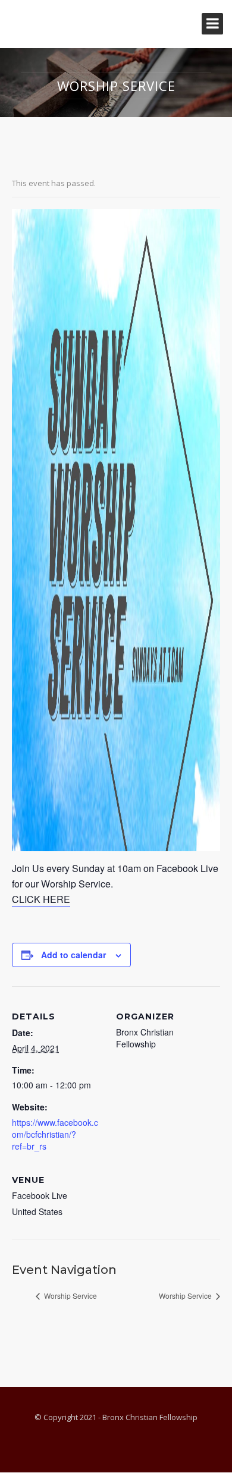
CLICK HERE (41, 899)
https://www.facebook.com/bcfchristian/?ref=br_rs (55, 1134)
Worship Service (69, 1296)
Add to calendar (73, 955)
